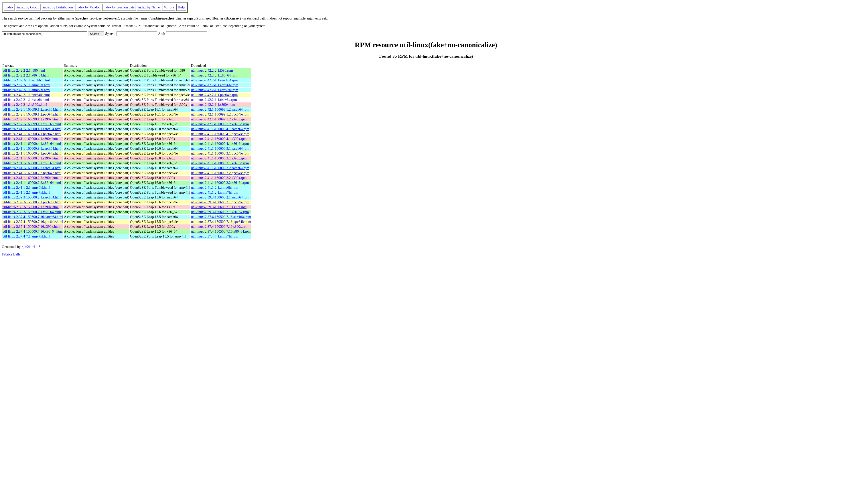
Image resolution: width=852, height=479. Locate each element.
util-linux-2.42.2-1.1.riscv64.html (25, 100)
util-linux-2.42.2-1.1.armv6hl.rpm (214, 85)
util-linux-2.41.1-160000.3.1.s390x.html (30, 158)
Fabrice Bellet (11, 254)
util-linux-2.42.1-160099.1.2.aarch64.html (31, 109)
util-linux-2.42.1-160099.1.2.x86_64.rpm (220, 124)
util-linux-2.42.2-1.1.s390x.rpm (213, 104)
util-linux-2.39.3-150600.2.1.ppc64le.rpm (220, 202)
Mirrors (169, 7)
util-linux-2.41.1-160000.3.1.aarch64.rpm (220, 148)
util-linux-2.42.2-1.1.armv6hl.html (26, 85)
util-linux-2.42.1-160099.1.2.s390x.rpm (219, 119)
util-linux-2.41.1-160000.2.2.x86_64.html (31, 183)
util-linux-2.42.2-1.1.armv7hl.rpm (214, 90)
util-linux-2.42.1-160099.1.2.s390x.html (30, 119)
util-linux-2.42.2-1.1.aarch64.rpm (214, 80)
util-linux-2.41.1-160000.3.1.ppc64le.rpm (220, 153)
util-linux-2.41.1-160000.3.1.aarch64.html (31, 148)
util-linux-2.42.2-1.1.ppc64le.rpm (214, 95)
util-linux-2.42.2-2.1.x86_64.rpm (214, 75)
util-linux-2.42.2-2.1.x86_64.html (25, 75)
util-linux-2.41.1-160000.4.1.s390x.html (30, 139)
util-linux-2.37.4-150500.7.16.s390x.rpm (219, 226)
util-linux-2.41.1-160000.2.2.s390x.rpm (219, 178)
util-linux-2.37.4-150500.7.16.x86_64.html (32, 231)
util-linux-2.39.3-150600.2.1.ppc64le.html (31, 202)
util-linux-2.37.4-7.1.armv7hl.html (26, 236)
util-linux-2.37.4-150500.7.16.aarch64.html (32, 217)
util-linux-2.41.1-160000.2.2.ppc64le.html (31, 173)
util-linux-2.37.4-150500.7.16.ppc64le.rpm (221, 222)
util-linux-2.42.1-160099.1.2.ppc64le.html (31, 114)
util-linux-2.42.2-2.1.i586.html (23, 70)
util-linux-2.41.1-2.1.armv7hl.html (26, 192)
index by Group (28, 7)
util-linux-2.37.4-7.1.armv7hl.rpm (214, 236)
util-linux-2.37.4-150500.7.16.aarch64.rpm (221, 217)
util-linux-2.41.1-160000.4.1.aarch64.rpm (220, 129)
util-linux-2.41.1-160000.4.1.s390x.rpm (219, 139)
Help (181, 7)
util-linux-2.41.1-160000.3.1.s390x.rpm (219, 158)
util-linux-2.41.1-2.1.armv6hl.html (26, 187)
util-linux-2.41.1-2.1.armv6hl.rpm (214, 187)
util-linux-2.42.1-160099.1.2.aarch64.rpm (220, 109)
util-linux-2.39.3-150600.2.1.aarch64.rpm (220, 197)
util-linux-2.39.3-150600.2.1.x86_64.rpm (220, 212)
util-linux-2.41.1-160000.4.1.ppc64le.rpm (220, 134)
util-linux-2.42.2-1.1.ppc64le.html (26, 95)
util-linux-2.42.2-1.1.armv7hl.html (26, 90)
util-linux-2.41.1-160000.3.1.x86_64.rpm (220, 163)
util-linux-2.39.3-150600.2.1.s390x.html (30, 207)
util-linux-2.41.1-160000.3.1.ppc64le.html (31, 153)
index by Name (149, 7)
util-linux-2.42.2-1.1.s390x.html (24, 104)
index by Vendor (88, 7)
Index (9, 7)
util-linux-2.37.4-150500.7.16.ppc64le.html (32, 222)
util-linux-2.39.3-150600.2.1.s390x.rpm (219, 207)
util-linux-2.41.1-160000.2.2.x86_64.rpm (220, 183)
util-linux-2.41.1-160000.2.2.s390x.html (30, 178)
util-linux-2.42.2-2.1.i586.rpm (212, 70)
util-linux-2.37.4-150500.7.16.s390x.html (31, 226)
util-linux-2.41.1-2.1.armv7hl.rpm (214, 192)
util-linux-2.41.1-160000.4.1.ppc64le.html (31, 134)
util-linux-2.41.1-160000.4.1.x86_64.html (31, 143)
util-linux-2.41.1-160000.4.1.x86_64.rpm (220, 143)
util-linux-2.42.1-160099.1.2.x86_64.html (31, 124)
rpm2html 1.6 (31, 247)
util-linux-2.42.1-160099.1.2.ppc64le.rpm (220, 114)
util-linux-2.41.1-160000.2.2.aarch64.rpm (220, 168)
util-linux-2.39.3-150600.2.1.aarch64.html (31, 197)
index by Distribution (58, 7)
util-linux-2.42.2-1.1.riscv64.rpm (214, 100)
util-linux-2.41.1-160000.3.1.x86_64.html (31, 163)
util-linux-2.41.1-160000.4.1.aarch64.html (31, 129)
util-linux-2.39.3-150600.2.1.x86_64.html (31, 212)
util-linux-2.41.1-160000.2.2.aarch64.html (31, 168)
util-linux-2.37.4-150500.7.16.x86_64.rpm (220, 231)
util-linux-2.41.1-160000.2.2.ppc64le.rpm (220, 173)
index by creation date (119, 7)
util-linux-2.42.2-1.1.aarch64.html (26, 80)
